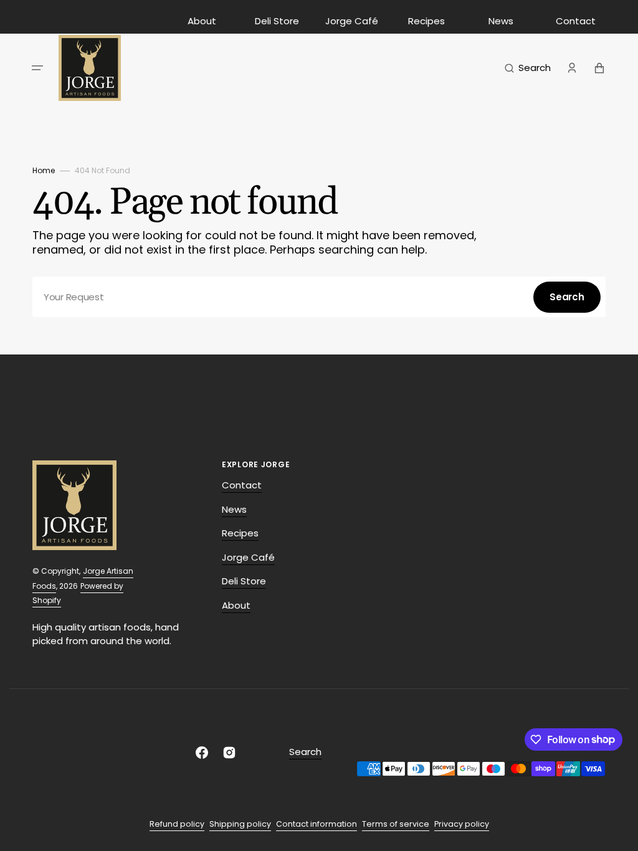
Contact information (316, 824)
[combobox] (319, 297)
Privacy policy (461, 824)
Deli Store (277, 20)
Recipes (426, 20)
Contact (576, 20)
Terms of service (395, 824)
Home (43, 170)
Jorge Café (351, 20)
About (202, 20)
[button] (37, 68)
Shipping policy (240, 824)
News (500, 20)
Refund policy (177, 824)
